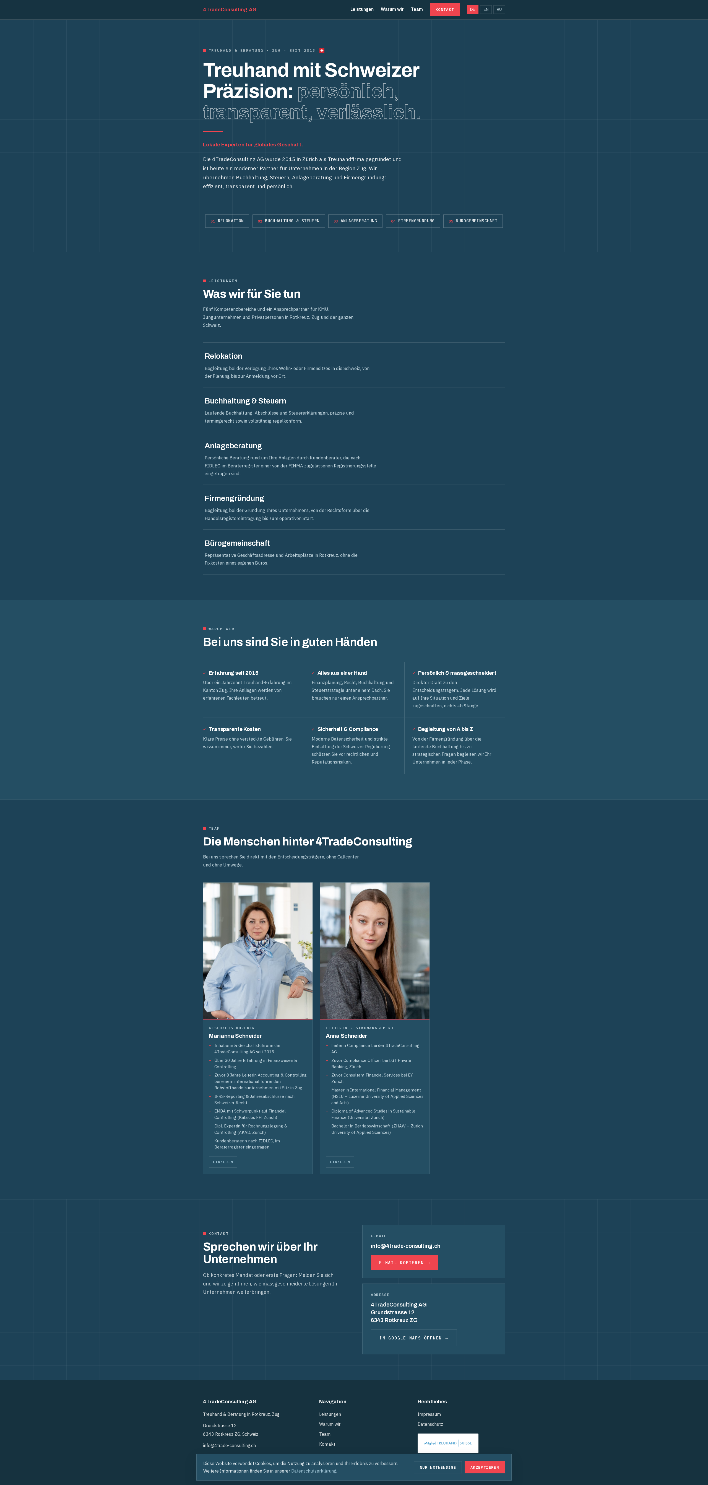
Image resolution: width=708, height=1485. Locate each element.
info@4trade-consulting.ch (229, 1445)
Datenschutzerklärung (313, 1471)
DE (472, 9)
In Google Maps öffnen (410, 1338)
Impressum (429, 1414)
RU (499, 9)
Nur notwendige (438, 1467)
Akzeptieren (484, 1467)
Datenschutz (430, 1424)
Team (417, 9)
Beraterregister (244, 466)
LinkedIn (223, 1161)
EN (485, 9)
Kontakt (445, 9)
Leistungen (362, 9)
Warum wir (392, 9)
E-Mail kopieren (401, 1262)
